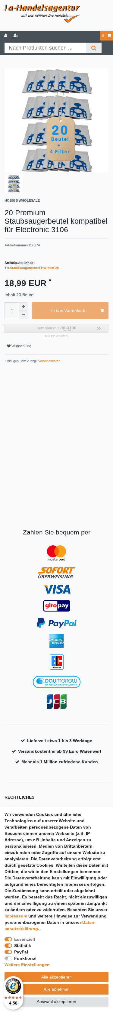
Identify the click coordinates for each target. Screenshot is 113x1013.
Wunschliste (21, 346)
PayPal (21, 952)
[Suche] (94, 48)
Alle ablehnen (57, 989)
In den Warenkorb (68, 310)
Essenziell (24, 939)
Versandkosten (48, 361)
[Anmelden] (6, 36)
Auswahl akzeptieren (56, 1001)
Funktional (25, 958)
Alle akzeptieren (56, 977)
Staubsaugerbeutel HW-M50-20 (34, 268)
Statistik (22, 945)
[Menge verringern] (23, 315)
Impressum (16, 916)
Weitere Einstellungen (27, 964)
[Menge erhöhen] (23, 306)
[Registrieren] (16, 36)
